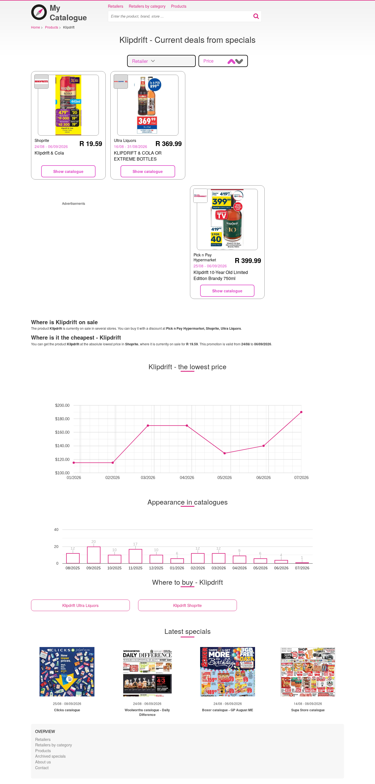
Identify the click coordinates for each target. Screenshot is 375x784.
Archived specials (50, 756)
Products (178, 6)
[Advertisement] (108, 244)
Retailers (115, 6)
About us (43, 762)
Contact (42, 767)
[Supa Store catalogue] (308, 671)
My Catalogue (68, 12)
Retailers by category (147, 6)
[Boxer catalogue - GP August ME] (227, 671)
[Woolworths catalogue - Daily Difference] (147, 671)
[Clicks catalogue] (67, 671)
